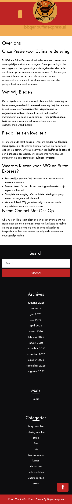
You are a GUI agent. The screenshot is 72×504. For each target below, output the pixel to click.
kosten (36, 461)
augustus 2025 (36, 371)
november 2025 (36, 354)
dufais (36, 438)
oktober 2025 (36, 360)
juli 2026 (36, 308)
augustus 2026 (36, 303)
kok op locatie (36, 455)
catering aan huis (36, 432)
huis (36, 449)
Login (36, 399)
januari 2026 (36, 343)
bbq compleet (36, 426)
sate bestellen (36, 472)
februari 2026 (36, 337)
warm (36, 483)
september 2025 (36, 366)
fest (36, 443)
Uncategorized (36, 478)
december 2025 (36, 348)
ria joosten (36, 466)
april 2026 (36, 326)
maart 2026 (36, 331)
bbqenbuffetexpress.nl (45, 27)
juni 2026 (36, 314)
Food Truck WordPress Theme (25, 499)
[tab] (20, 14)
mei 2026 (36, 320)
